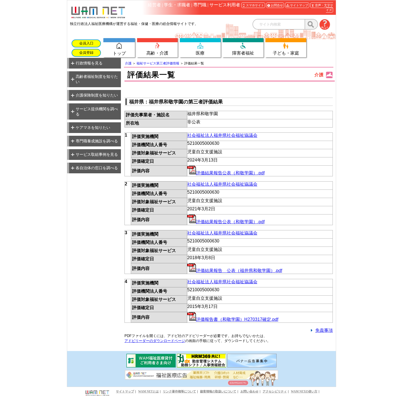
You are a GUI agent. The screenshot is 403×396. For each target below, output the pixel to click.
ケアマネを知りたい (93, 127)
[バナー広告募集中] (252, 366)
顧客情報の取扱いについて (218, 391)
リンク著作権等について (179, 391)
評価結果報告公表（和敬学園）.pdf (230, 173)
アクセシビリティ (275, 391)
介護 (128, 63)
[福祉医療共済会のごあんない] (151, 366)
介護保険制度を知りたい (97, 95)
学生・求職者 (177, 4)
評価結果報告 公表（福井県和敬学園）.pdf (239, 270)
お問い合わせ (249, 391)
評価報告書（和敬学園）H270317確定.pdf (237, 319)
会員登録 (86, 53)
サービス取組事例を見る (97, 154)
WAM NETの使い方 (304, 391)
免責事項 (324, 330)
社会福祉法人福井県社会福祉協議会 (222, 135)
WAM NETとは (148, 391)
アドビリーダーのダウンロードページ (154, 341)
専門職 (199, 4)
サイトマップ (125, 391)
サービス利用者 (224, 4)
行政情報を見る (89, 63)
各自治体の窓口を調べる (97, 168)
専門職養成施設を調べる (97, 141)
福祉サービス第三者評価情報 (158, 63)
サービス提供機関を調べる (97, 111)
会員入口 (86, 43)
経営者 (154, 4)
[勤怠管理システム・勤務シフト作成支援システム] (201, 366)
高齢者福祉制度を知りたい (97, 79)
